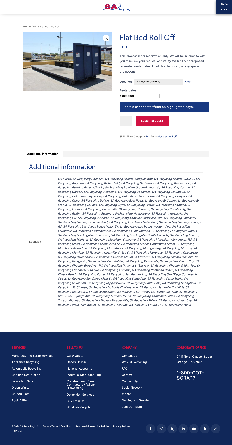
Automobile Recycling (27, 368)
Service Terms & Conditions (57, 426)
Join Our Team (132, 406)
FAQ (124, 368)
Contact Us (129, 355)
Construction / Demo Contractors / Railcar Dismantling (81, 385)
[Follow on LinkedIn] (183, 428)
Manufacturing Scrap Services (32, 355)
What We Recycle (78, 407)
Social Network (132, 387)
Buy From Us (75, 401)
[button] (224, 7)
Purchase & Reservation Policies (92, 426)
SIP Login (18, 431)
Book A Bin (19, 400)
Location (126, 81)
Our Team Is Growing (136, 400)
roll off (173, 136)
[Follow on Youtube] (194, 428)
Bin (35, 26)
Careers (127, 375)
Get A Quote (75, 355)
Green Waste (20, 387)
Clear (188, 81)
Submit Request (152, 120)
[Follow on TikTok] (215, 428)
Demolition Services (80, 394)
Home (27, 26)
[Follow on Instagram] (161, 428)
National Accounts (79, 368)
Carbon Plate (20, 394)
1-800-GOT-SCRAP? (190, 375)
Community (130, 381)
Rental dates (128, 90)
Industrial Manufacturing (84, 375)
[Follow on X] (172, 428)
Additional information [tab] (43, 154)
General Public (77, 362)
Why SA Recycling (134, 362)
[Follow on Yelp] (205, 428)
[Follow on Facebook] (150, 428)
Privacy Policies (121, 426)
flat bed (163, 136)
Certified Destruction (26, 375)
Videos (126, 394)
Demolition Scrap (23, 381)
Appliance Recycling (26, 362)
